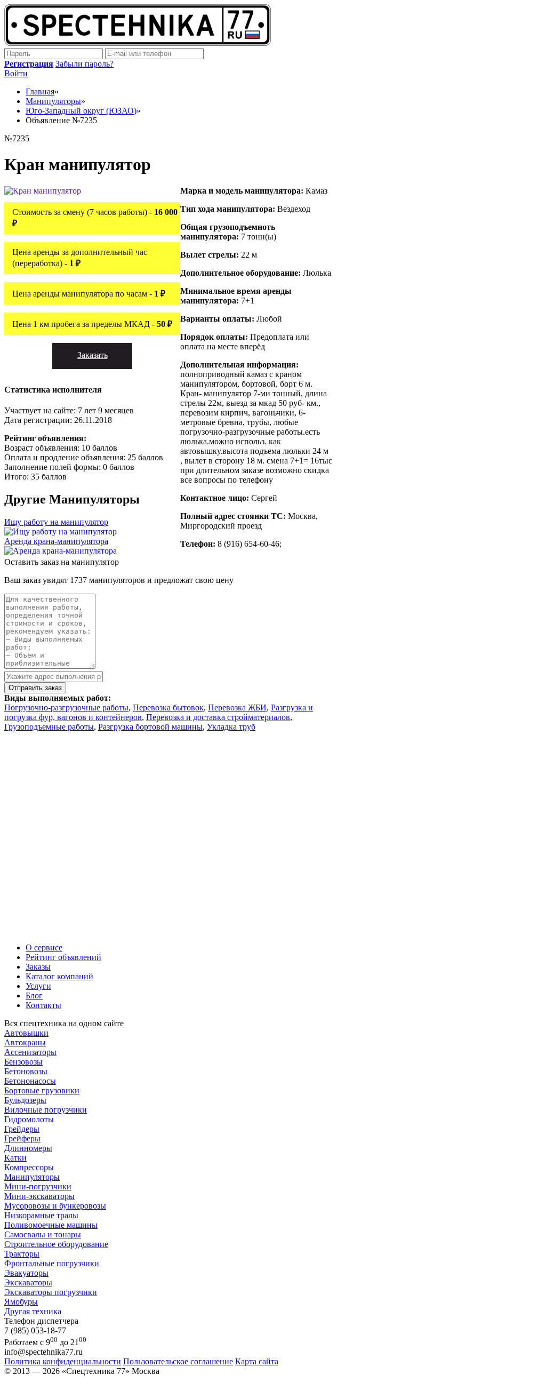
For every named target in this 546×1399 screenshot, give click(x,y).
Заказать (92, 354)
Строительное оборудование (56, 1244)
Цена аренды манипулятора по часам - (88, 293)
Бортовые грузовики (41, 1090)
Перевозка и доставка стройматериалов (218, 717)
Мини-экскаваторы (39, 1196)
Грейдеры (21, 1128)
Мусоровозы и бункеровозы (55, 1205)
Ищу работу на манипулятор (56, 521)
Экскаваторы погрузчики (50, 1292)
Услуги (38, 985)
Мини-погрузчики (37, 1186)
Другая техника (32, 1311)
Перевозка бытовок (168, 707)
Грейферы (22, 1138)
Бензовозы (23, 1061)
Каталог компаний (59, 976)
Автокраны (25, 1042)
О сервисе (44, 947)
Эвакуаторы (26, 1272)
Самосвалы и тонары (42, 1234)
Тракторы (21, 1253)
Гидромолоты (29, 1119)
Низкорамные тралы (41, 1215)
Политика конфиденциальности (62, 1361)
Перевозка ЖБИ (237, 707)
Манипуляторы (32, 1176)
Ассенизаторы (30, 1052)
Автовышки (26, 1032)
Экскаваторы (28, 1282)
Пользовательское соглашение (178, 1361)
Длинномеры (28, 1148)
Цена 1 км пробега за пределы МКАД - (92, 324)
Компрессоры (29, 1167)
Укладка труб (231, 726)
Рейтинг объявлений (63, 957)
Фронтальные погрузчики (51, 1263)
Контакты (43, 1005)
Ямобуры (21, 1301)
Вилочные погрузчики (45, 1109)
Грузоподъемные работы (49, 726)
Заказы (38, 966)
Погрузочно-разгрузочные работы (66, 707)
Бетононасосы (30, 1080)
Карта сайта (256, 1361)
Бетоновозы (25, 1071)
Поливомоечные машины (51, 1224)
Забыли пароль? (84, 63)
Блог (34, 995)
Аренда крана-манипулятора (56, 541)
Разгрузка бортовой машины (150, 726)
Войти (16, 73)
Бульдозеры (25, 1100)
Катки (15, 1157)
